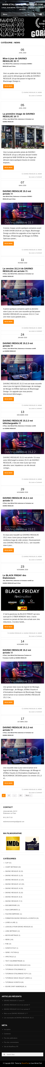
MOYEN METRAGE (11, 935)
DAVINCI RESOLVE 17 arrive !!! (14, 1000)
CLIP (7, 863)
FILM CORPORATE (11, 910)
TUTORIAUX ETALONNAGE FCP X (16, 974)
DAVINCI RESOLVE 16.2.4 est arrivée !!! (17, 1005)
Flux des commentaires (11, 1042)
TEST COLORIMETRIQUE (13, 961)
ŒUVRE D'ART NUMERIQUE (14, 986)
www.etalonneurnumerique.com (22, 4)
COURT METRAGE (11, 867)
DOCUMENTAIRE (11, 905)
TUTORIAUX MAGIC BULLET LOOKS (17, 978)
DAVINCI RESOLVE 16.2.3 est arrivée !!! (17, 1009)
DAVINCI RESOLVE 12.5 (13, 884)
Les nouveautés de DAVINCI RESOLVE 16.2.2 (19, 1018)
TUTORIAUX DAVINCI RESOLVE (16, 965)
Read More (9, 86)
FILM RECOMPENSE (12, 914)
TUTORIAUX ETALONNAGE (14, 969)
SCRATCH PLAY (10, 948)
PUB (6, 944)
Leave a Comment (36, 95)
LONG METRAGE (11, 931)
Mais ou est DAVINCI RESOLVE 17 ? (16, 1013)
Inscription (7, 1029)
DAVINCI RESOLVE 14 (12, 888)
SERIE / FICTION (11, 952)
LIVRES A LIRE (10, 922)
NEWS (40, 92)
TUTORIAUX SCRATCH (13, 982)
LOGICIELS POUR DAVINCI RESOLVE (18, 927)
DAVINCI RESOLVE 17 (12, 901)
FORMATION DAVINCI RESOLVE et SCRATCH (20, 918)
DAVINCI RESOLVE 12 (16, 633)
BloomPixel (25, 1063)
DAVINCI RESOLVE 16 (30, 174)
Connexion (7, 1034)
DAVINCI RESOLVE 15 (30, 92)
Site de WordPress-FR (11, 1046)
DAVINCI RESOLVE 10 (12, 871)
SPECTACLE (9, 957)
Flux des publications (10, 1038)
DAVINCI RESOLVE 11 (12, 875)
